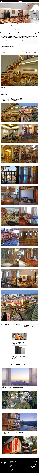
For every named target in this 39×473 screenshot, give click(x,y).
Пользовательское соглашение (33, 467)
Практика (12, 470)
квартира (8, 328)
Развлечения (13, 466)
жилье (4, 328)
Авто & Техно (13, 464)
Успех (11, 469)
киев (2, 328)
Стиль (11, 465)
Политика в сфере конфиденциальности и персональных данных (33, 465)
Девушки (12, 468)
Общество (12, 472)
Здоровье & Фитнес (13, 462)
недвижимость (20, 328)
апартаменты (13, 328)
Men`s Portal (23, 26)
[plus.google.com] (10, 122)
